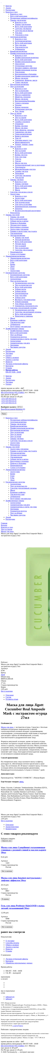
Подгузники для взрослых (20, 326)
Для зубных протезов (23, 304)
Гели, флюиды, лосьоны (24, 130)
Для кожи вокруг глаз (23, 140)
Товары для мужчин (18, 20)
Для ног (18, 161)
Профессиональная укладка (26, 70)
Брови (12, 264)
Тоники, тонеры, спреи (24, 144)
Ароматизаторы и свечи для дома (23, 339)
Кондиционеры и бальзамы (26, 74)
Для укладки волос (22, 202)
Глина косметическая (23, 134)
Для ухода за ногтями (23, 204)
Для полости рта (21, 47)
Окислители (20, 64)
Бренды (9, 6)
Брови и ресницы (22, 136)
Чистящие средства (17, 347)
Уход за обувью (16, 335)
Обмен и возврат (12, 357)
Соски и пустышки (17, 254)
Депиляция (19, 173)
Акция (8, 349)
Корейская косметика (18, 51)
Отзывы (9, 368)
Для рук (18, 159)
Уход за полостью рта (18, 281)
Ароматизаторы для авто (20, 343)
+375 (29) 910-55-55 (8, 399)
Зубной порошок (21, 302)
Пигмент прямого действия (26, 68)
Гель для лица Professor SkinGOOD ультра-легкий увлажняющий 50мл (23, 906)
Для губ (18, 138)
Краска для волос (22, 107)
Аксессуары (15, 194)
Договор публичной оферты (17, 364)
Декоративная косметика (15, 256)
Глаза (12, 269)
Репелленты (15, 213)
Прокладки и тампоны (24, 316)
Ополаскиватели (21, 293)
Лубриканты (20, 49)
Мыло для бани (21, 188)
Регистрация (10, 409)
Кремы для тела (21, 155)
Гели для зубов (21, 295)
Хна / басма (19, 111)
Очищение (19, 124)
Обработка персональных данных (19, 963)
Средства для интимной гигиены (23, 308)
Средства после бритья (24, 31)
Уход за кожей (20, 246)
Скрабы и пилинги (22, 122)
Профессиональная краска (25, 62)
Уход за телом (15, 146)
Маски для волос (21, 78)
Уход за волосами (17, 86)
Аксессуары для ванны (19, 229)
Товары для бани (17, 180)
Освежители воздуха (18, 337)
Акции (8, 8)
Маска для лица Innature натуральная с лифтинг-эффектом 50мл (21, 879)
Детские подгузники (18, 225)
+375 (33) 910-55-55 (8, 401)
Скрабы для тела (21, 171)
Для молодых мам (17, 322)
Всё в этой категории (18, 16)
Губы (12, 262)
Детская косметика (17, 235)
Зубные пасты (20, 289)
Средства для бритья (23, 29)
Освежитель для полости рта (26, 306)
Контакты (9, 366)
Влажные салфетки (17, 320)
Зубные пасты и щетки (19, 221)
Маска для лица (7, 727)
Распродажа (10, 10)
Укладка (18, 105)
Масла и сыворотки (22, 95)
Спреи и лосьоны (22, 103)
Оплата (8, 355)
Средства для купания (23, 250)
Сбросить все (6, 841)
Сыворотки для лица (23, 132)
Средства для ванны (23, 175)
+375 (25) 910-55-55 (8, 403)
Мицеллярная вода (22, 142)
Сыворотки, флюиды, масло (26, 80)
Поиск (4, 414)
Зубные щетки (20, 291)
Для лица (18, 33)
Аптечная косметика (18, 37)
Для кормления (16, 233)
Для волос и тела (21, 35)
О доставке (10, 941)
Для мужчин (20, 72)
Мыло (12, 318)
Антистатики (15, 341)
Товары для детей (13, 215)
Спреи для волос (21, 82)
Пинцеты (18, 209)
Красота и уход (12, 12)
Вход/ (3, 409)
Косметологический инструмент (28, 211)
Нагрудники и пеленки (19, 227)
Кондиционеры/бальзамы (25, 101)
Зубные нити (20, 297)
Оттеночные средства (23, 66)
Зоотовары (14, 345)
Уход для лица (20, 45)
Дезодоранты (20, 167)
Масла (17, 190)
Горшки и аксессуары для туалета (23, 231)
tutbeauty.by (10, 997)
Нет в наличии (7, 691)
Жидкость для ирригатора (25, 300)
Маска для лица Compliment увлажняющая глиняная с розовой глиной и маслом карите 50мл (23, 850)
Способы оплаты (12, 943)
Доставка (9, 353)
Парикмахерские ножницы (25, 206)
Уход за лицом (16, 113)
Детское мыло (20, 244)
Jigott (3, 675)
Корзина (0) (20, 409)
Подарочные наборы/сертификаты (24, 18)
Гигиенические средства (15, 273)
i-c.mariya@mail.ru (17, 1026)
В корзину (5, 899)
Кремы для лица (21, 126)
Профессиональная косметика (22, 53)
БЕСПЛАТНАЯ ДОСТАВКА (12, 392)
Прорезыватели (16, 252)
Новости (9, 362)
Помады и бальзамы (18, 223)
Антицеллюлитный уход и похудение (30, 165)
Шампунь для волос (23, 97)
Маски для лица (21, 128)
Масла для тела (21, 163)
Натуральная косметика (19, 84)
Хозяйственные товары (15, 329)
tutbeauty (9, 999)
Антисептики (15, 279)
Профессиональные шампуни (26, 76)
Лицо (12, 266)
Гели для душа (20, 157)
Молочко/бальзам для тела (25, 169)
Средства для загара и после (21, 192)
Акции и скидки (12, 360)
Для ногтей (19, 178)
